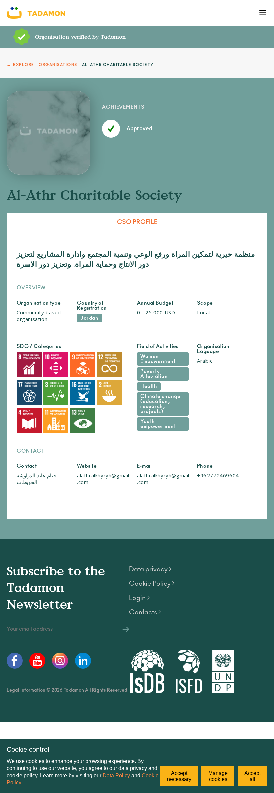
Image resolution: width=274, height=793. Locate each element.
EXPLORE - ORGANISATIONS (45, 65)
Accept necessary (179, 776)
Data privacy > (150, 569)
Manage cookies (218, 776)
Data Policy (116, 775)
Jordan (89, 318)
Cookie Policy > (152, 583)
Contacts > (145, 612)
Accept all (252, 776)
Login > (139, 598)
